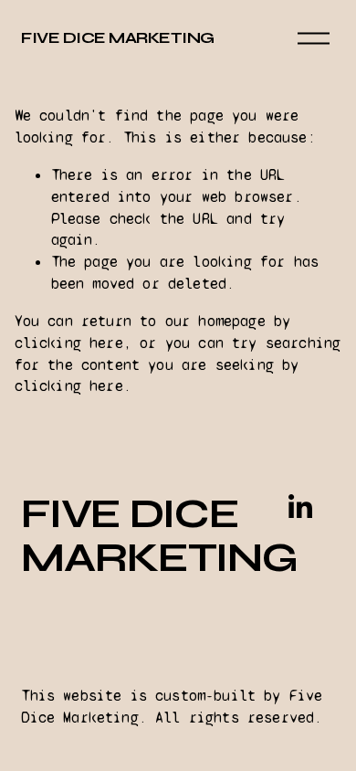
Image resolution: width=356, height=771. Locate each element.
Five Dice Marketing (117, 38)
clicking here (69, 343)
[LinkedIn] (299, 507)
